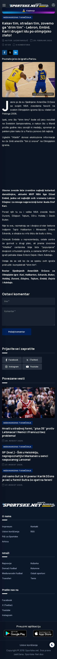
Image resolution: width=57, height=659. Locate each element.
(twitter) (34, 360)
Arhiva (5, 541)
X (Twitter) (7, 605)
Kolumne (35, 568)
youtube (34, 366)
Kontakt (34, 526)
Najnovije (6, 563)
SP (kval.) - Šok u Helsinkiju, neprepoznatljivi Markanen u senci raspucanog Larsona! (25, 455)
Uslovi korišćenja (10, 531)
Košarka (35, 563)
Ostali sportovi (38, 573)
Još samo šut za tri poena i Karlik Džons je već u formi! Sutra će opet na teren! (28, 478)
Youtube (6, 610)
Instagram (7, 615)
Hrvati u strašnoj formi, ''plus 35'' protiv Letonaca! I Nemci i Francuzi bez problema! (28, 432)
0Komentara (23, 45)
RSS (33, 531)
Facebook (7, 600)
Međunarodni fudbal (12, 573)
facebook (13, 360)
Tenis (33, 578)
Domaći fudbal (9, 568)
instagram (14, 366)
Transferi (6, 578)
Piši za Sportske (10, 536)
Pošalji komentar (16, 331)
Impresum (7, 526)
